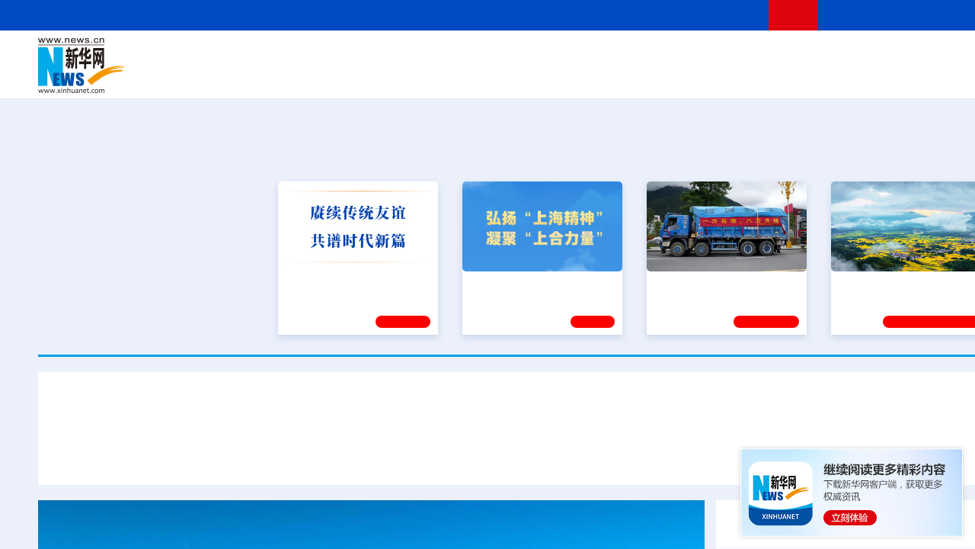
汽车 (278, 76)
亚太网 (894, 76)
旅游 (644, 76)
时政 (335, 55)
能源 (668, 76)
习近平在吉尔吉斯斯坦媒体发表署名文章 (239, 456)
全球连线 (573, 55)
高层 (309, 55)
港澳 (464, 55)
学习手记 (403, 319)
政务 (919, 55)
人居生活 (339, 76)
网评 (438, 55)
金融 (253, 76)
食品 (303, 76)
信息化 (379, 76)
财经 (412, 55)
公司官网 (154, 65)
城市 (619, 76)
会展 (694, 76)
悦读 (793, 76)
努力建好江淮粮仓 (881, 282)
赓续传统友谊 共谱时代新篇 (351, 282)
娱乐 (743, 76)
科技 (636, 55)
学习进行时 (267, 55)
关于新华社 (387, 15)
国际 (386, 55)
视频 (868, 55)
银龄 (548, 76)
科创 (661, 55)
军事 (816, 55)
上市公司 (934, 76)
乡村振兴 (512, 76)
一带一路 (853, 76)
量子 (687, 55)
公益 (818, 76)
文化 (739, 55)
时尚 (768, 76)
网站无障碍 (729, 15)
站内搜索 (923, 15)
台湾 (489, 55)
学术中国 (467, 76)
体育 (713, 55)
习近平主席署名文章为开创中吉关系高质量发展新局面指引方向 (525, 411)
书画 (764, 55)
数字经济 (420, 76)
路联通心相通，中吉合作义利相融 (647, 456)
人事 (361, 55)
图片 (893, 55)
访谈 (842, 55)
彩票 (718, 76)
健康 (790, 55)
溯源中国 (583, 76)
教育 (610, 55)
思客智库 (526, 55)
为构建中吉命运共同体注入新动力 (452, 456)
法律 (945, 55)
